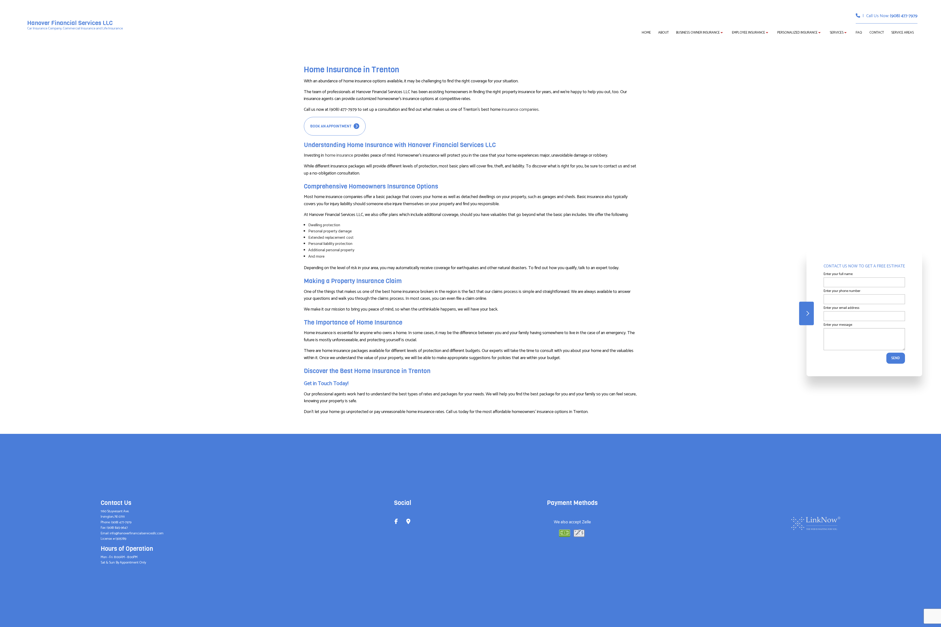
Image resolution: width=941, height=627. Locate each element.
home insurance (339, 155)
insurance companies (520, 109)
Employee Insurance (748, 33)
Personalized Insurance (797, 33)
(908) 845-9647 (117, 528)
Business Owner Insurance (698, 33)
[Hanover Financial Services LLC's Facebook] (396, 522)
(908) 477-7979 (903, 16)
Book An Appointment (331, 126)
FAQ (859, 33)
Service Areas (902, 33)
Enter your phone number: (842, 291)
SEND (895, 358)
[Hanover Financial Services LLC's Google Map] (408, 522)
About (663, 33)
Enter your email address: (842, 308)
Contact (876, 33)
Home (646, 33)
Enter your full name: (838, 274)
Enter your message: (838, 324)
